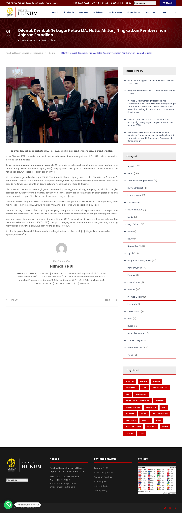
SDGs (128, 3)
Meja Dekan (133, 224)
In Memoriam (134, 195)
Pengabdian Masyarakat (139, 260)
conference (131, 388)
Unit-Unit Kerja (101, 486)
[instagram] (175, 508)
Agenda (131, 166)
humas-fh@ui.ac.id (66, 483)
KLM (163, 407)
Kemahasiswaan (133, 407)
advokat (130, 381)
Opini (130, 253)
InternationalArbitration (137, 401)
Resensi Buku (134, 311)
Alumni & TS (133, 12)
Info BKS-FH (133, 202)
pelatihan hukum (133, 427)
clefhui (156, 381)
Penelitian (151, 427)
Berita (43, 40)
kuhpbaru (130, 414)
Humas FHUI (28, 40)
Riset (130, 318)
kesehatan (151, 407)
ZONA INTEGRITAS (100, 3)
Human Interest (135, 188)
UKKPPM (83, 12)
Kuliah (143, 414)
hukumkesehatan (160, 388)
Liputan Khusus (135, 209)
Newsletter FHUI (135, 246)
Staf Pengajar (100, 481)
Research (132, 304)
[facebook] (160, 508)
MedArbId (146, 420)
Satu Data (151, 12)
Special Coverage (136, 333)
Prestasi (131, 289)
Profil (55, 12)
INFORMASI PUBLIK (81, 3)
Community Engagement (140, 180)
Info (128, 394)
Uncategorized (135, 347)
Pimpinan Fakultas (103, 477)
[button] (8, 504)
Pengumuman (135, 267)
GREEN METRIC (117, 3)
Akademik (68, 12)
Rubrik (130, 325)
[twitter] (165, 508)
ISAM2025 (160, 401)
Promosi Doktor (135, 296)
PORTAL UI (168, 3)
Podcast (132, 275)
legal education (160, 414)
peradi (165, 427)
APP (164, 12)
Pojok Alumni (134, 282)
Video (130, 355)
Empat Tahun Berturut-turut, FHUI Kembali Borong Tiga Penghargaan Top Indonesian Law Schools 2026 (150, 122)
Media (131, 217)
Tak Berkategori (135, 340)
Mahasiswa (115, 12)
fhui (144, 388)
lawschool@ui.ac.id (66, 487)
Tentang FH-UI (101, 468)
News (130, 231)
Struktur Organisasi (103, 472)
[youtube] (170, 508)
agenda (143, 381)
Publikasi (98, 12)
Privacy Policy (100, 490)
